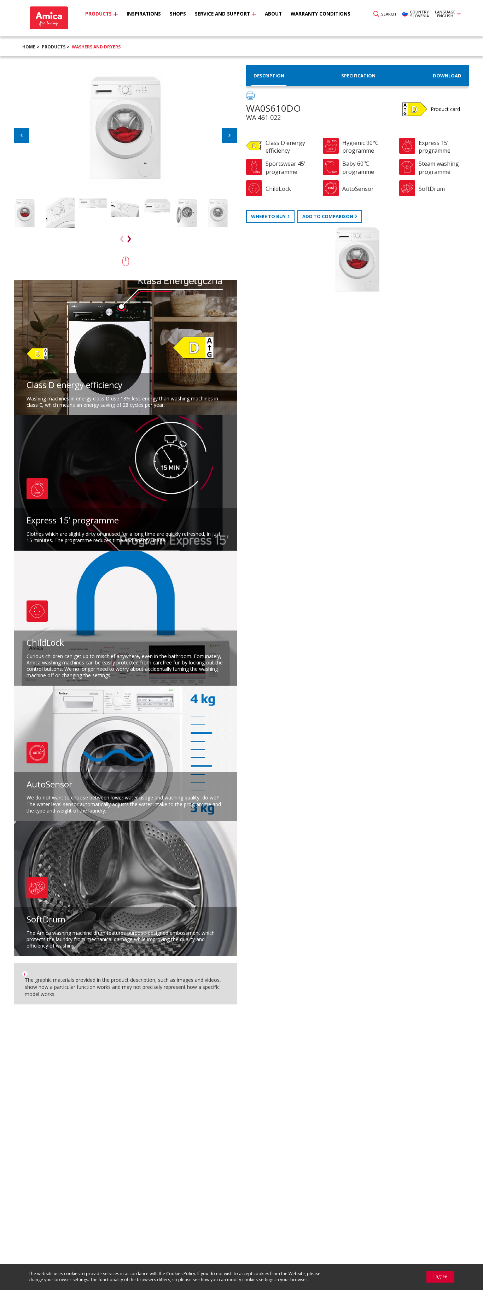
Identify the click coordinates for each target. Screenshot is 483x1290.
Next (229, 135)
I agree (440, 1276)
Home (28, 47)
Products (53, 47)
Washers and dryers (96, 47)
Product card (445, 109)
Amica (48, 17)
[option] (28, 213)
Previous (21, 135)
